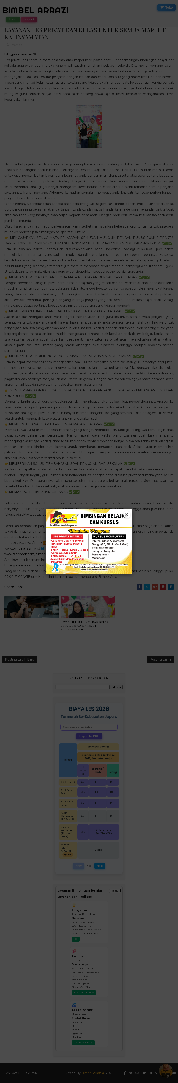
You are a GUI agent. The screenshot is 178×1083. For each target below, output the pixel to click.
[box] (89, 541)
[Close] (126, 514)
